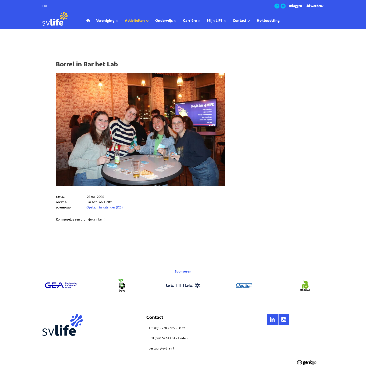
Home (45, 41)
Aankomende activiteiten (84, 41)
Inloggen (295, 6)
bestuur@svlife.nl (161, 348)
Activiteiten (59, 41)
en (44, 6)
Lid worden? (314, 6)
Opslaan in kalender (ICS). (104, 207)
